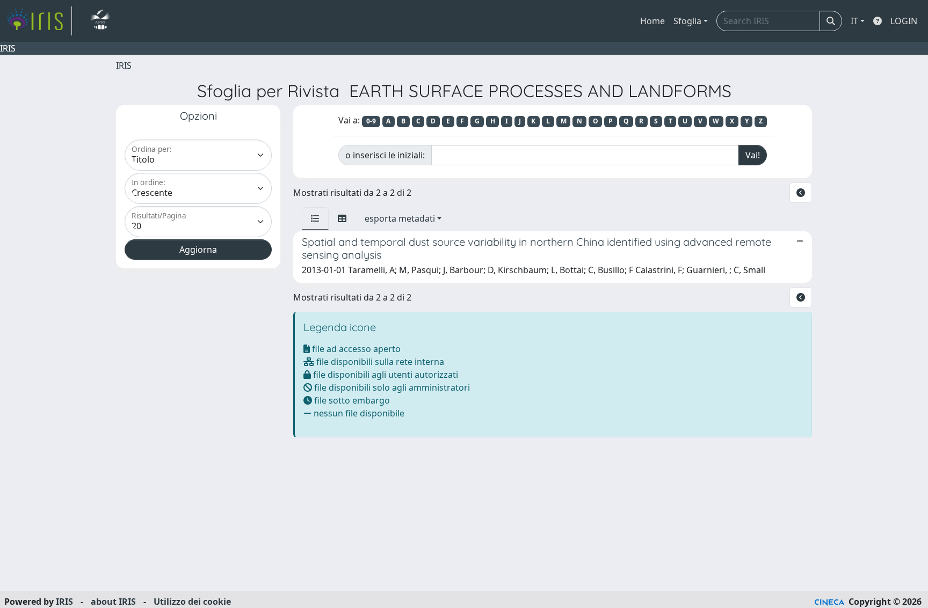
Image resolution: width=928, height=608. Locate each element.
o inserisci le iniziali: (385, 155)
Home (652, 21)
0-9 (371, 121)
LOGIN (903, 21)
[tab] (315, 218)
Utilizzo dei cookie (192, 601)
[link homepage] (39, 20)
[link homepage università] (100, 20)
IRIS (124, 65)
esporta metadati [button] (400, 218)
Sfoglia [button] (687, 21)
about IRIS (113, 601)
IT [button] (854, 21)
